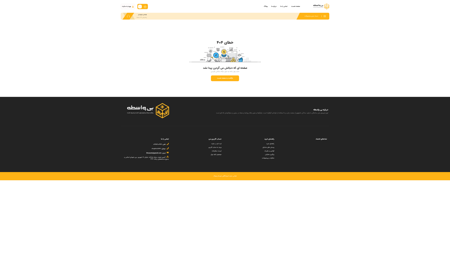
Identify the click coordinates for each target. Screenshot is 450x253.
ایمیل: (164, 153)
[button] (312, 16)
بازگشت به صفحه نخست (225, 78)
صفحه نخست (295, 6)
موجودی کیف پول (216, 154)
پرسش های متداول (268, 147)
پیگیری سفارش (269, 154)
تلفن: (164, 144)
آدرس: (163, 157)
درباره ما (274, 6)
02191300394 (157, 144)
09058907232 (156, 149)
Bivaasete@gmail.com (153, 153)
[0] (146, 6)
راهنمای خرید (270, 144)
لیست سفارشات (216, 151)
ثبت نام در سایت (216, 144)
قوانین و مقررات (269, 151)
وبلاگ (266, 6)
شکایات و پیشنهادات (268, 158)
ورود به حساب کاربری (214, 147)
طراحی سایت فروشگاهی (229, 176)
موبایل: (163, 149)
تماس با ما (283, 6)
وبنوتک (215, 176)
